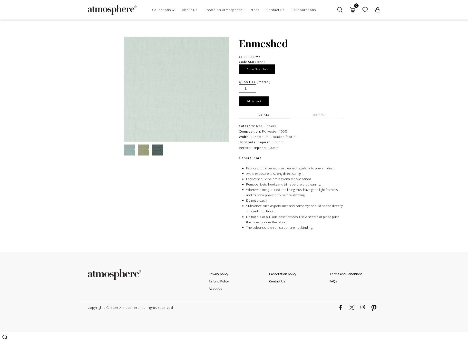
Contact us (275, 10)
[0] (352, 10)
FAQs (333, 281)
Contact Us (277, 281)
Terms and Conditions (346, 274)
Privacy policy (218, 274)
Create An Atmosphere (224, 10)
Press (254, 10)
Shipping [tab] (318, 114)
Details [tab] (264, 114)
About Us (189, 10)
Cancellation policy (282, 274)
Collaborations (304, 10)
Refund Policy (219, 281)
